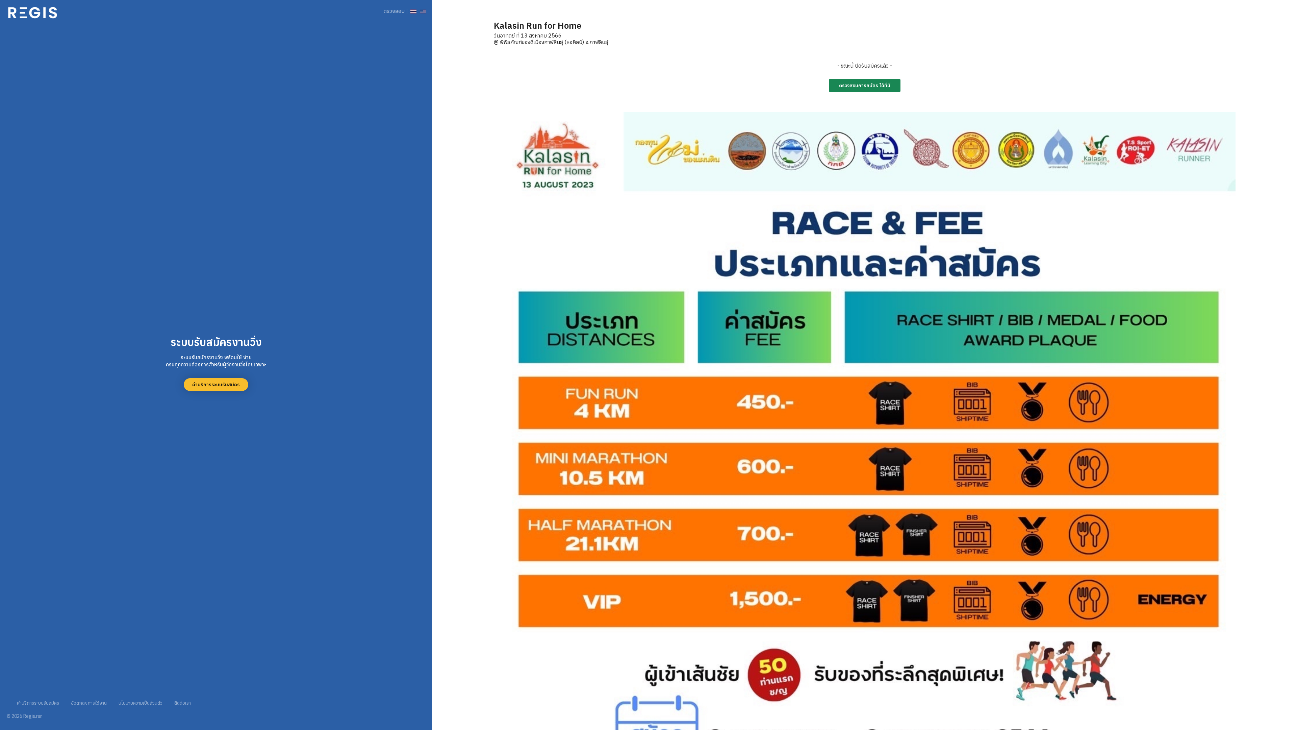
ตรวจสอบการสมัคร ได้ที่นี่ (864, 85)
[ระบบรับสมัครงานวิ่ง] (32, 11)
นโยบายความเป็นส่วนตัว (140, 703)
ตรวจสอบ (394, 10)
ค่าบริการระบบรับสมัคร (216, 385)
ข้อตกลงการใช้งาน (89, 703)
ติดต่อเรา (182, 703)
